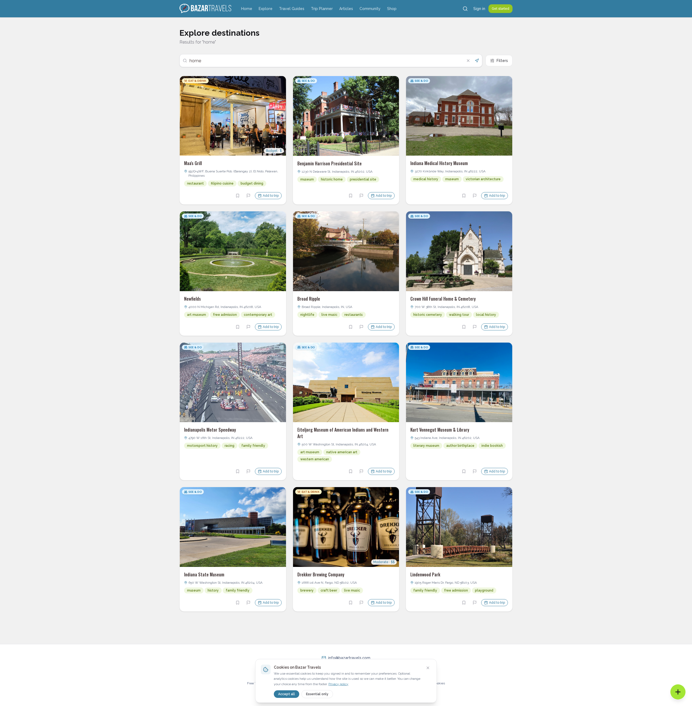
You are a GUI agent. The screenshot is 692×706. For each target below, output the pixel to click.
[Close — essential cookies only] (428, 668)
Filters (502, 60)
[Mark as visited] (248, 195)
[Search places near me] (477, 60)
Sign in (479, 8)
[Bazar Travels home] (205, 9)
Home (246, 8)
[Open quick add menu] (678, 692)
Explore (265, 8)
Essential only (317, 694)
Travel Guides (291, 8)
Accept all (286, 694)
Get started (500, 9)
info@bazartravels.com (349, 658)
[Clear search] (468, 60)
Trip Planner (322, 8)
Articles (346, 8)
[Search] (465, 9)
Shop (392, 8)
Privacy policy (338, 684)
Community (370, 8)
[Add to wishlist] (237, 195)
